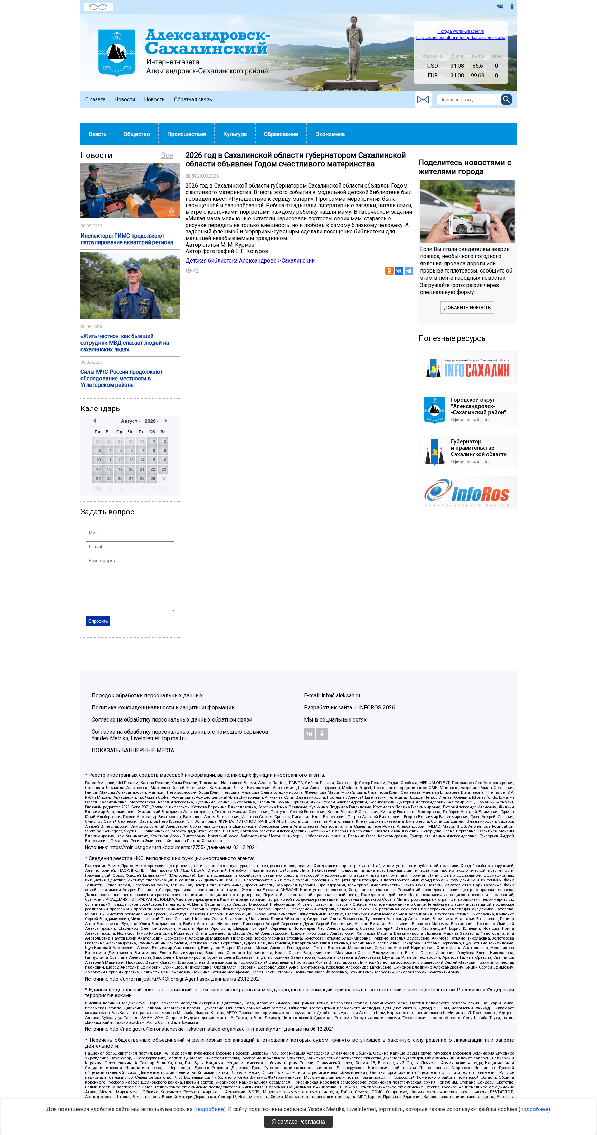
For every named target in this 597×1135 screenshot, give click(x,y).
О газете (95, 99)
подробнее (210, 1109)
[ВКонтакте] (399, 271)
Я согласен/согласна (298, 1122)
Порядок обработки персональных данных (147, 695)
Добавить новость (467, 307)
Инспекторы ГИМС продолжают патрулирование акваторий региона (126, 239)
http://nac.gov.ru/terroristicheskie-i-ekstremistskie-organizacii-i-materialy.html (196, 1029)
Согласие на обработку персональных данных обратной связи (172, 719)
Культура (235, 134)
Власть (97, 134)
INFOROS (369, 707)
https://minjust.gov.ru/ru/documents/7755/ (158, 847)
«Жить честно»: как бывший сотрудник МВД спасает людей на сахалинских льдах (124, 343)
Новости (125, 99)
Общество (137, 134)
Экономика (330, 134)
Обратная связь (193, 99)
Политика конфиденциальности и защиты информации (163, 707)
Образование (281, 134)
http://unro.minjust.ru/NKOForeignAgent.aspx (160, 979)
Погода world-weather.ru (461, 31)
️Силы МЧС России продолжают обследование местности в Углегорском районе (121, 378)
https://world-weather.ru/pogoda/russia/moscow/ (460, 37)
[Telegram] (409, 271)
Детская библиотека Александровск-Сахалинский (250, 260)
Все (167, 155)
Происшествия (186, 134)
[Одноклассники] (389, 271)
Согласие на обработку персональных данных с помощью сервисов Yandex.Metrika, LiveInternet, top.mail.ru (180, 735)
